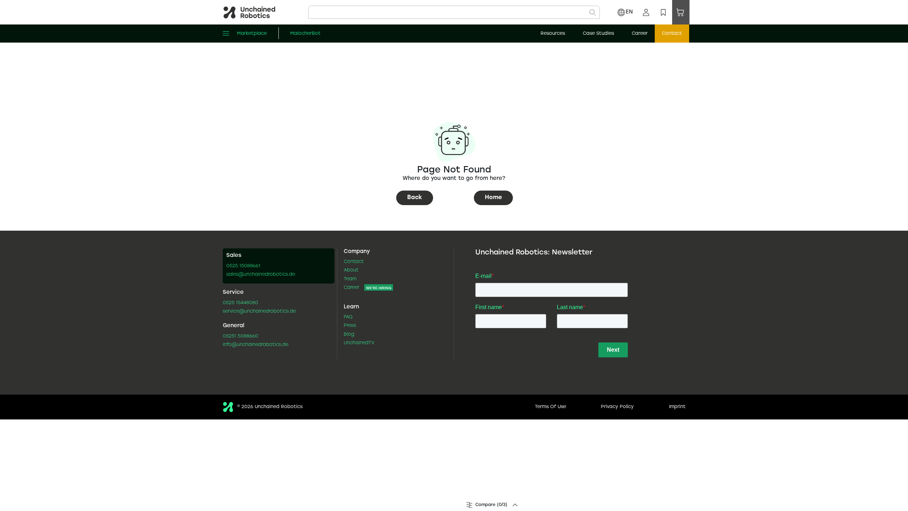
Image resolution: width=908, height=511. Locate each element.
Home (493, 197)
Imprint (677, 407)
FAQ (348, 317)
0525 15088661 (243, 266)
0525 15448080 (240, 303)
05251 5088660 (240, 336)
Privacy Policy (617, 407)
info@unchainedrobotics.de (255, 344)
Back (414, 197)
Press (350, 325)
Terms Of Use (550, 407)
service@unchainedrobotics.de (259, 311)
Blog (349, 334)
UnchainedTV (359, 343)
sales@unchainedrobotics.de (260, 274)
